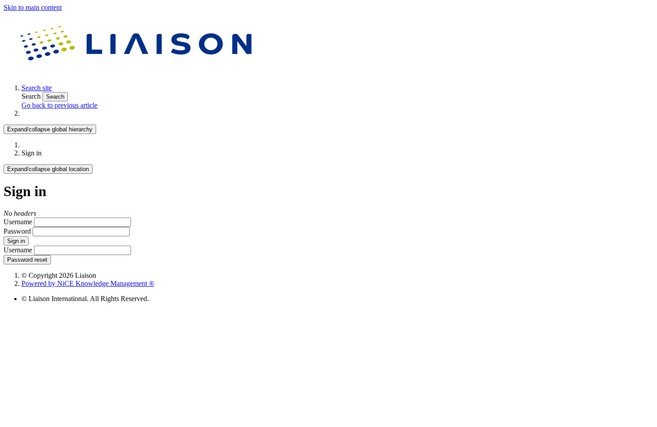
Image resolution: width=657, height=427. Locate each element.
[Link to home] (138, 72)
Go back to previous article (59, 105)
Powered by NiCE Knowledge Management (87, 283)
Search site (36, 88)
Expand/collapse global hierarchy (50, 129)
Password (17, 231)
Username (18, 222)
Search (31, 96)
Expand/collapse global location (48, 169)
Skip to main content (33, 7)
